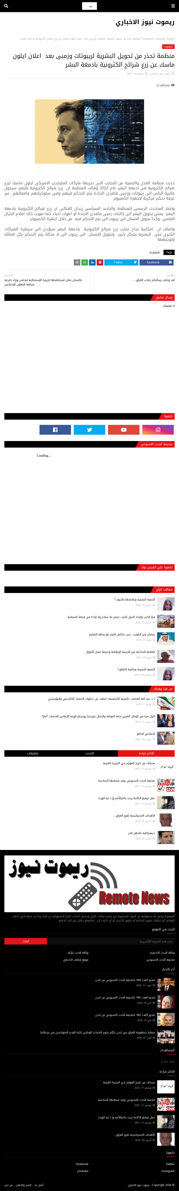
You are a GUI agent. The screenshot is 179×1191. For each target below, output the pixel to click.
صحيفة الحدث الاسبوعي (160, 959)
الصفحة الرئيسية (165, 38)
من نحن (8, 1185)
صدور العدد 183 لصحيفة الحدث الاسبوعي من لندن (125, 997)
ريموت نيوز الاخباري (145, 22)
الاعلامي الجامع (146, 733)
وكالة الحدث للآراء (78, 952)
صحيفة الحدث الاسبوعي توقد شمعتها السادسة (126, 780)
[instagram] (158, 430)
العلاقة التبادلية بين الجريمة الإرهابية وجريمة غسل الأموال (120, 652)
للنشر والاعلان (23, 1185)
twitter (170, 1164)
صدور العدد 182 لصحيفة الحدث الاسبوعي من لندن (125, 1015)
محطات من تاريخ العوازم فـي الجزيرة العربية (129, 763)
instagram (168, 1171)
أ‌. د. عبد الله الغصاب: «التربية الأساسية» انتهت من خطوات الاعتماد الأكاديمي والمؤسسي (101, 699)
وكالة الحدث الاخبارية (162, 952)
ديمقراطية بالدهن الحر (141, 833)
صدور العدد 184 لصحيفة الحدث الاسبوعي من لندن (125, 980)
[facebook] (55, 430)
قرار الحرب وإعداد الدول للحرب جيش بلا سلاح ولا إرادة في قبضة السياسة (111, 617)
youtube (82, 1171)
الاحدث (89, 753)
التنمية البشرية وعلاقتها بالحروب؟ (134, 599)
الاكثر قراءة (146, 753)
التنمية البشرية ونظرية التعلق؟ (136, 669)
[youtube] (123, 430)
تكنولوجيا (148, 38)
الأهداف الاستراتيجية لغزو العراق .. (134, 815)
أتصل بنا (39, 1185)
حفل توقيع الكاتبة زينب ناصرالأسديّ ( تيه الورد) (126, 798)
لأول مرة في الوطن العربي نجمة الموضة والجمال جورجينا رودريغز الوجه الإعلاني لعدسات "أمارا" (98, 716)
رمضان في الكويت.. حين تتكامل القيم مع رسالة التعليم (122, 634)
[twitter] (89, 430)
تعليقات (32, 753)
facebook (82, 1164)
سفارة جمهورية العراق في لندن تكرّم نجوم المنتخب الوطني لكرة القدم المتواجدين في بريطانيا (97, 1032)
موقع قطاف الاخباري (75, 959)
